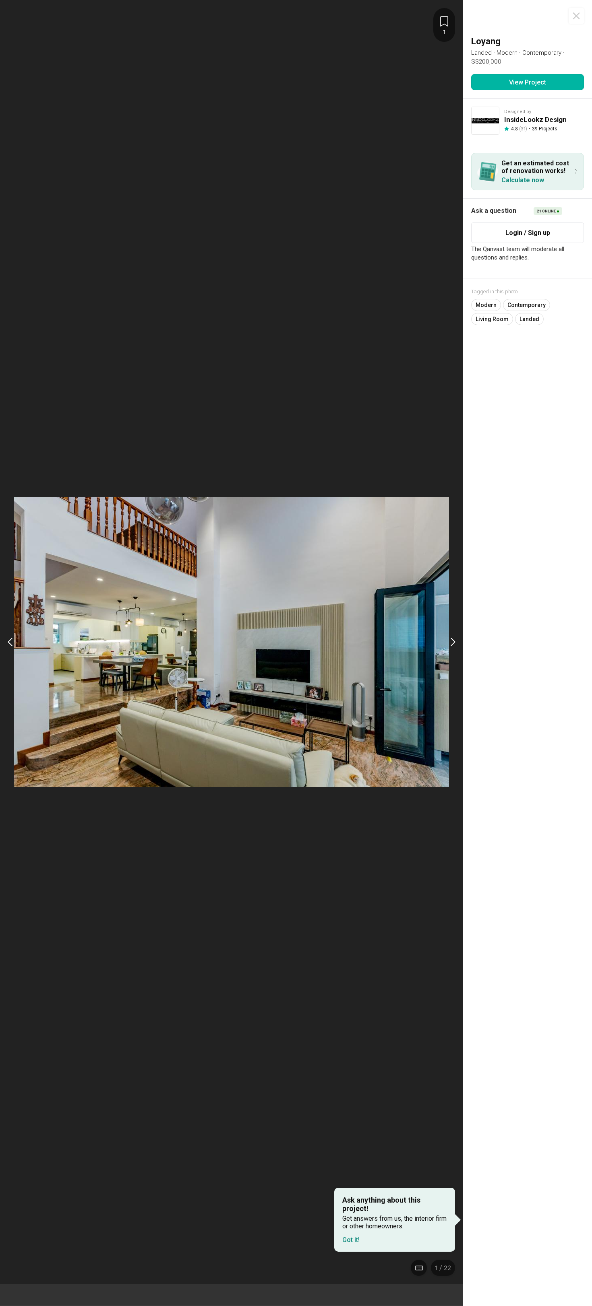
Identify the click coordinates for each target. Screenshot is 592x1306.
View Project (527, 82)
